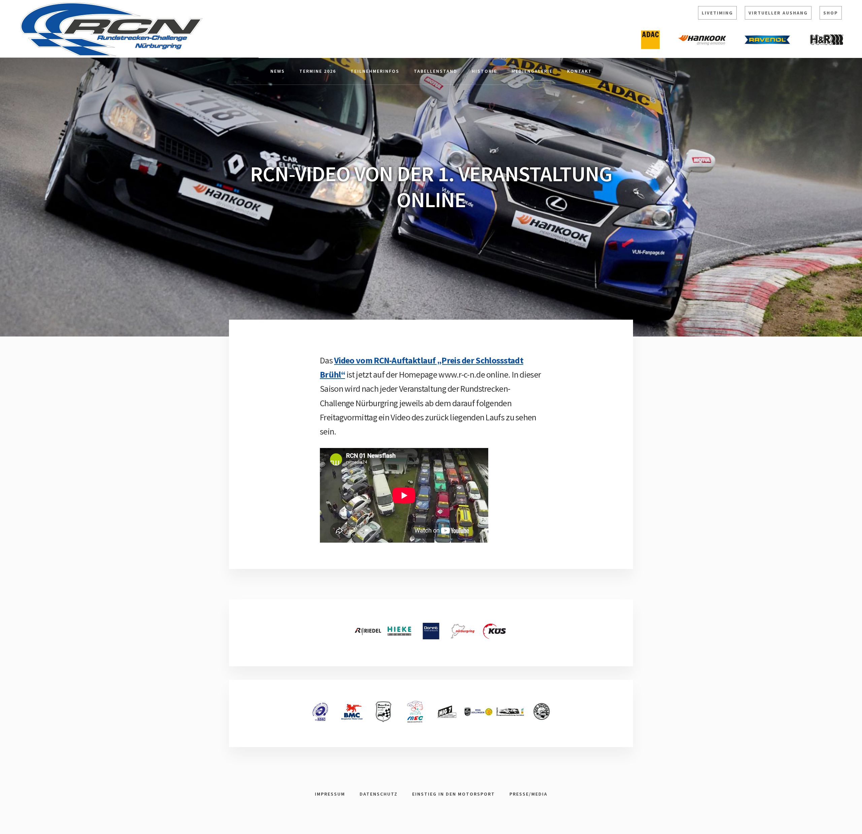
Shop (830, 13)
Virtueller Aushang (778, 13)
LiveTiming (717, 13)
